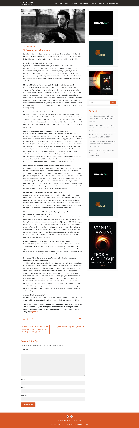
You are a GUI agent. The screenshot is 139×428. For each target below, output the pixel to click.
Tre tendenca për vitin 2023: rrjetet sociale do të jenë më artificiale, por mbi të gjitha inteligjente (35, 329)
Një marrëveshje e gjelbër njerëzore (69, 327)
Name (23, 379)
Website (24, 395)
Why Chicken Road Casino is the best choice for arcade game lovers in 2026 (102, 127)
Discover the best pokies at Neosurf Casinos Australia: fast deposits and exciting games (102, 143)
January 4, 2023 (29, 46)
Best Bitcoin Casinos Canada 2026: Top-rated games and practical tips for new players (102, 152)
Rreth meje (77, 420)
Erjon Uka (34, 312)
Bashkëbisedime (64, 420)
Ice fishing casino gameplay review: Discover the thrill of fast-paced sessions (102, 118)
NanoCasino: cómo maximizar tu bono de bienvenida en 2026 (101, 136)
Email (23, 387)
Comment (24, 351)
